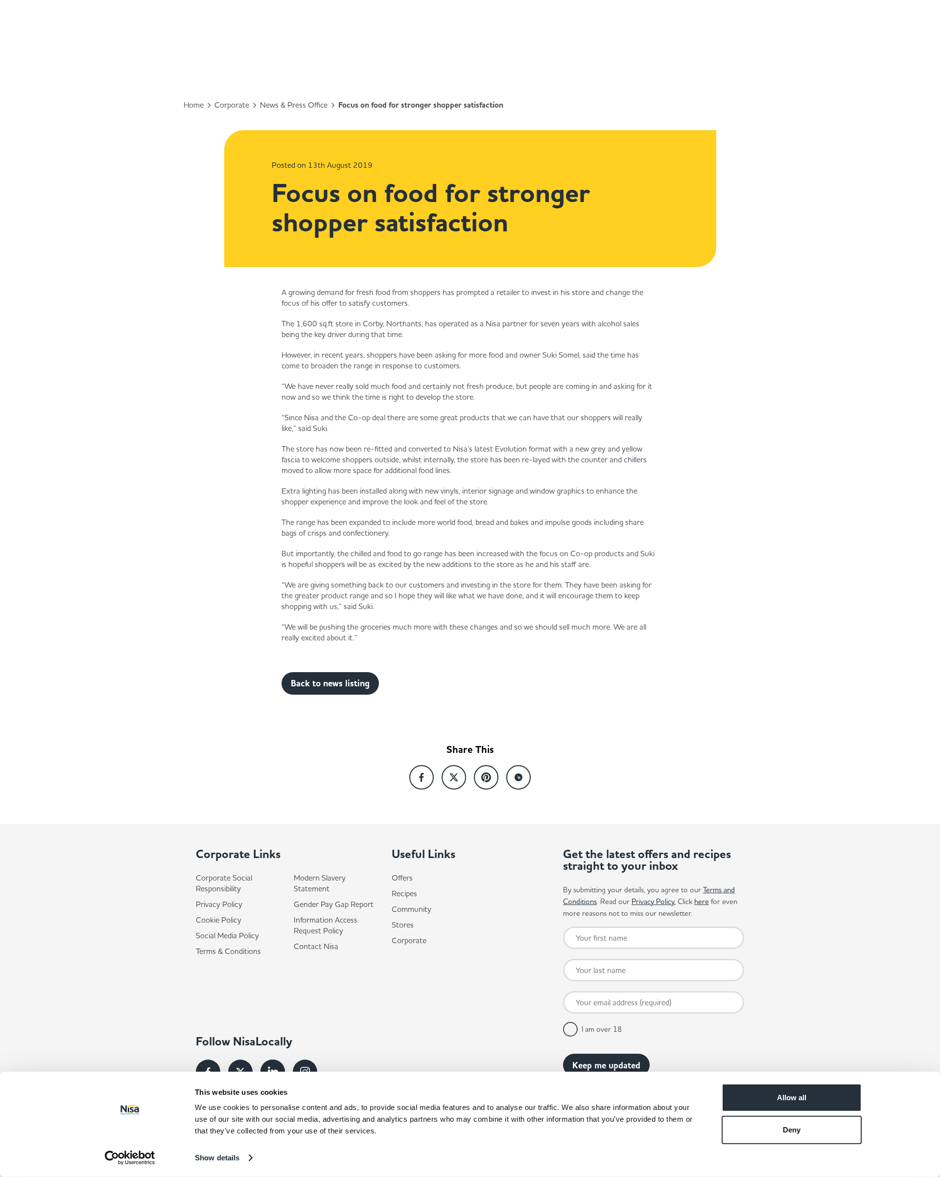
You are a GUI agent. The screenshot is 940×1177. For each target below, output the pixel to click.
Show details (217, 1158)
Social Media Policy (227, 935)
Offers (402, 878)
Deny (791, 1129)
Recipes (404, 893)
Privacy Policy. (654, 901)
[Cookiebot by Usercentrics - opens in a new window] (130, 1158)
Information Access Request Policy (325, 925)
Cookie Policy (218, 920)
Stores (403, 924)
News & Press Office (294, 105)
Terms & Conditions (228, 951)
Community (411, 909)
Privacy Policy (219, 904)
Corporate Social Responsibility (224, 883)
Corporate (231, 105)
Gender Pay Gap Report (334, 904)
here (701, 901)
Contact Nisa (316, 946)
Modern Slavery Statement (320, 883)
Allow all (791, 1097)
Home (194, 105)
